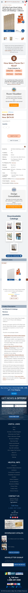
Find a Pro (14, 465)
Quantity (4, 124)
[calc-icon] (14, 58)
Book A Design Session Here (14, 206)
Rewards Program (14, 445)
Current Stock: (6, 121)
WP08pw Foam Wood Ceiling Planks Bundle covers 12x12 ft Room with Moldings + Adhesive (14, 291)
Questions (5, 314)
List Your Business (14, 481)
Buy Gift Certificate (14, 448)
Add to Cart (14, 298)
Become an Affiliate (14, 438)
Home (14, 427)
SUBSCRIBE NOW (14, 416)
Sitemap (14, 457)
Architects (14, 470)
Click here (14, 162)
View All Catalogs (13, 256)
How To (9, 82)
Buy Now (14, 393)
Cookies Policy (14, 488)
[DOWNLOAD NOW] (11, 573)
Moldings (18, 70)
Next (27, 280)
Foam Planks (18, 74)
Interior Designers (14, 479)
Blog (14, 429)
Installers (14, 477)
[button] (20, 4)
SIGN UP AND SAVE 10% (19, 564)
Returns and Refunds (14, 443)
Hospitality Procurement (14, 474)
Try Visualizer (14, 105)
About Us (14, 452)
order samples (8, 50)
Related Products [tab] (7, 260)
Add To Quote (14, 140)
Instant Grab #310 (20, 178)
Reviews (5, 312)
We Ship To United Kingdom (14, 431)
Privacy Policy (10, 412)
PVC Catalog (11, 546)
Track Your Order (14, 441)
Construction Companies (14, 472)
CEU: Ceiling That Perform (14, 450)
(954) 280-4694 (14, 512)
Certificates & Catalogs (10, 309)
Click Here (13, 181)
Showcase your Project (14, 434)
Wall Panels (10, 74)
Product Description (8, 306)
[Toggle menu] (2, 2)
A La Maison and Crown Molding (16, 538)
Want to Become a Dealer (14, 436)
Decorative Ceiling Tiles (11, 591)
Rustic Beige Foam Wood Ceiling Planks (14, 335)
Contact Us (14, 455)
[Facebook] (25, 146)
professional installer (16, 84)
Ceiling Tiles (10, 70)
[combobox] (16, 406)
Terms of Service (16, 412)
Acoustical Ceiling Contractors (14, 467)
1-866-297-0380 (14, 508)
